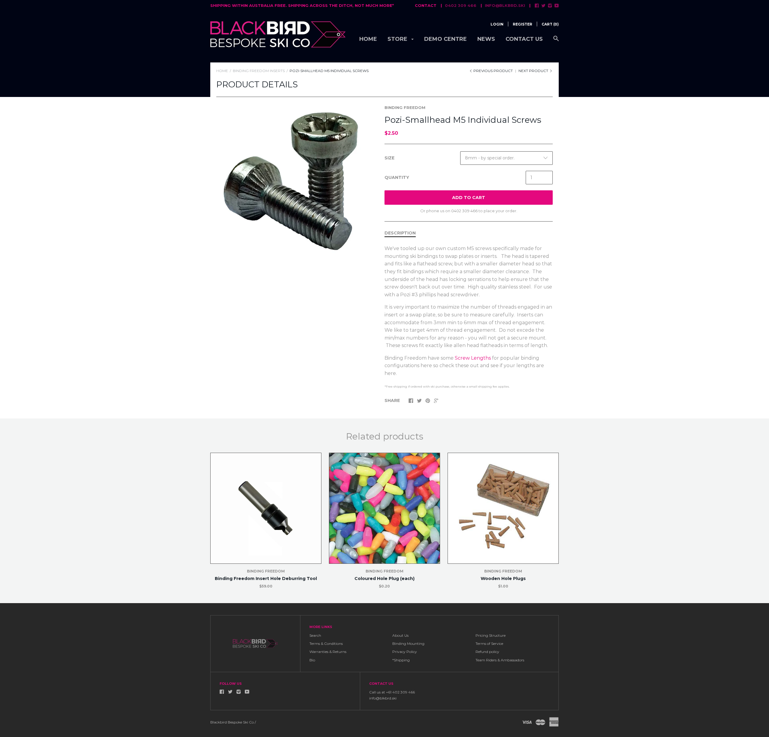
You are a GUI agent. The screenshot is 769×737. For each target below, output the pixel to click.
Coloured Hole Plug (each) (384, 578)
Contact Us (524, 39)
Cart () (550, 24)
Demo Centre (445, 39)
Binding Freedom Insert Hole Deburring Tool (266, 578)
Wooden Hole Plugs (503, 578)
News (486, 39)
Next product (533, 70)
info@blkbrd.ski (505, 5)
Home (368, 39)
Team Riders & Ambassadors (500, 660)
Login (497, 24)
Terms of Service (489, 643)
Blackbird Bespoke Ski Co (232, 722)
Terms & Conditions (326, 643)
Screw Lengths (473, 358)
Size (389, 158)
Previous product (493, 70)
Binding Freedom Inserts (259, 70)
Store (398, 39)
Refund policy (487, 651)
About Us (400, 635)
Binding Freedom (404, 107)
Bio (312, 660)
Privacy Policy (404, 651)
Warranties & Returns (327, 651)
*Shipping (401, 660)
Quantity (396, 177)
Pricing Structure (491, 635)
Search (315, 635)
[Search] (556, 41)
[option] (293, 181)
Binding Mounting (408, 643)
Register (522, 24)
